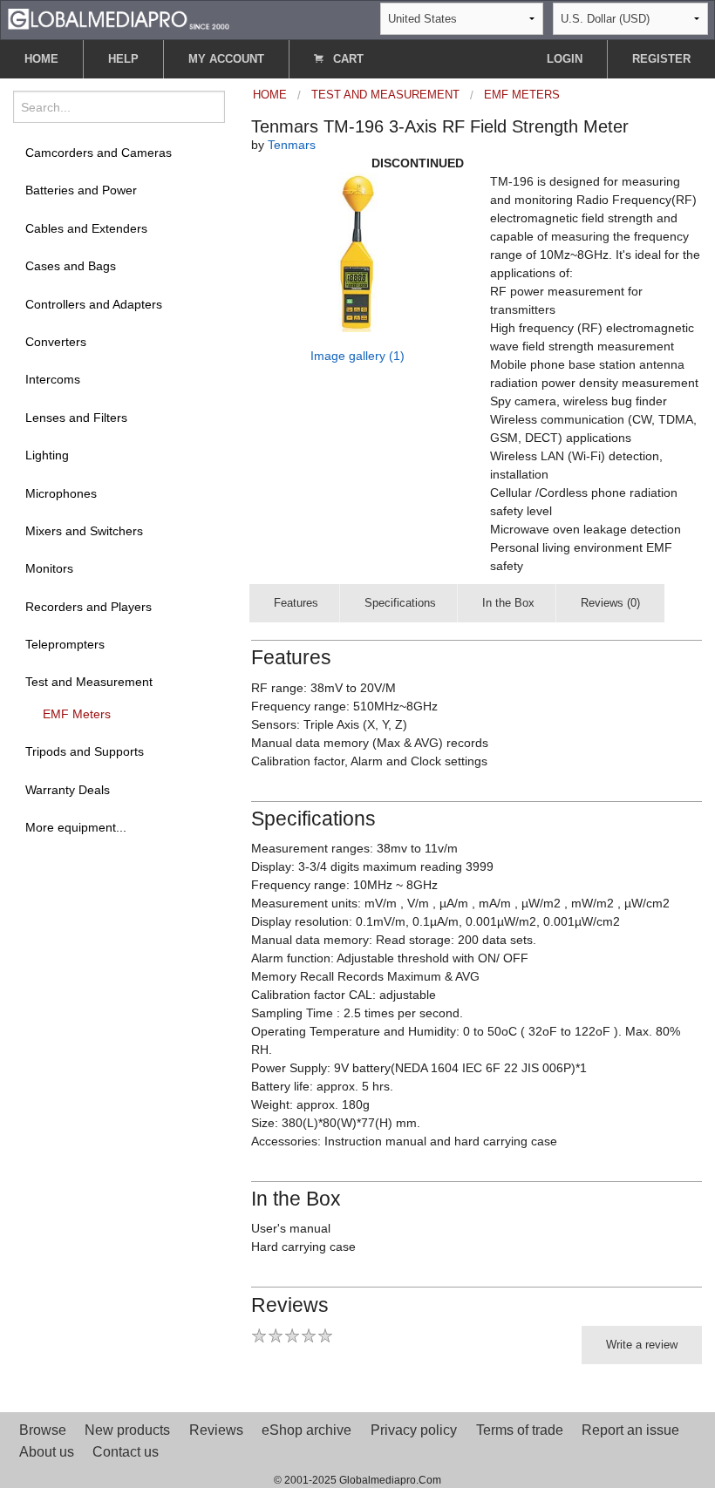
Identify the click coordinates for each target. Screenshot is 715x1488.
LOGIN (564, 58)
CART (347, 58)
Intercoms (52, 379)
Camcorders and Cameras (98, 153)
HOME (41, 58)
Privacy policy (414, 1430)
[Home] (118, 17)
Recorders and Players (88, 607)
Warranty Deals (67, 790)
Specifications (400, 602)
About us (46, 1451)
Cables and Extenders (86, 228)
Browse (42, 1430)
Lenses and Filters (76, 418)
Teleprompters (65, 644)
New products (127, 1430)
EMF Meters (77, 714)
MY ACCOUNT (226, 58)
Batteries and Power (81, 190)
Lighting (47, 455)
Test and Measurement (89, 682)
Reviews (216, 1430)
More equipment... (75, 827)
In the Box (508, 602)
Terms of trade (519, 1430)
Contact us (125, 1451)
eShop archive (306, 1430)
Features (296, 602)
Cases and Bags (70, 266)
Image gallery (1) (357, 356)
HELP (123, 58)
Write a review (642, 1344)
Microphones (61, 493)
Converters (55, 342)
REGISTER (661, 58)
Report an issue (630, 1430)
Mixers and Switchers (84, 531)
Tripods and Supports (84, 751)
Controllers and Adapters (93, 304)
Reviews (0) (610, 602)
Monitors (49, 568)
